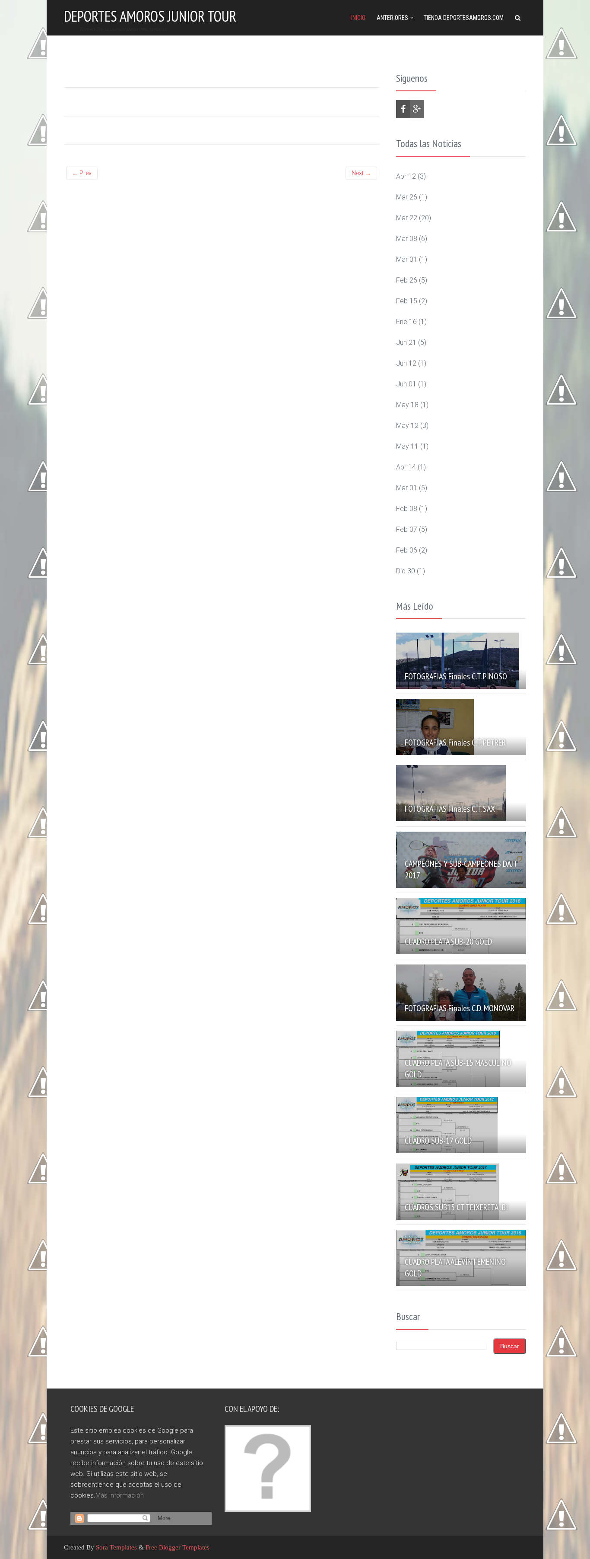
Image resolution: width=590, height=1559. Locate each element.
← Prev (82, 173)
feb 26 (406, 280)
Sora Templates (116, 1547)
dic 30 (405, 571)
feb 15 (406, 301)
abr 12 (406, 176)
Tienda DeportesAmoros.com (464, 17)
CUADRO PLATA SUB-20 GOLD (448, 941)
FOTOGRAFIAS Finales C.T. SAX (450, 808)
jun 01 (406, 384)
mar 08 (406, 239)
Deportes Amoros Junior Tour (150, 16)
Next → (361, 173)
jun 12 (406, 363)
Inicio (358, 17)
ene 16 (406, 322)
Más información (119, 1495)
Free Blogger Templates (177, 1547)
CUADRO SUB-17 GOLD (438, 1140)
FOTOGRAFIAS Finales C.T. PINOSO (456, 676)
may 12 (407, 425)
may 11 (407, 446)
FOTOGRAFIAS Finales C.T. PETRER (455, 742)
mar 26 (406, 197)
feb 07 (406, 529)
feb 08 (406, 509)
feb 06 (406, 550)
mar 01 (406, 259)
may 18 (407, 405)
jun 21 (406, 342)
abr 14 (406, 467)
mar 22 (406, 218)
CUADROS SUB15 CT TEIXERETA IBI (456, 1207)
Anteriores (392, 17)
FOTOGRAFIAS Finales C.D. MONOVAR (459, 1008)
